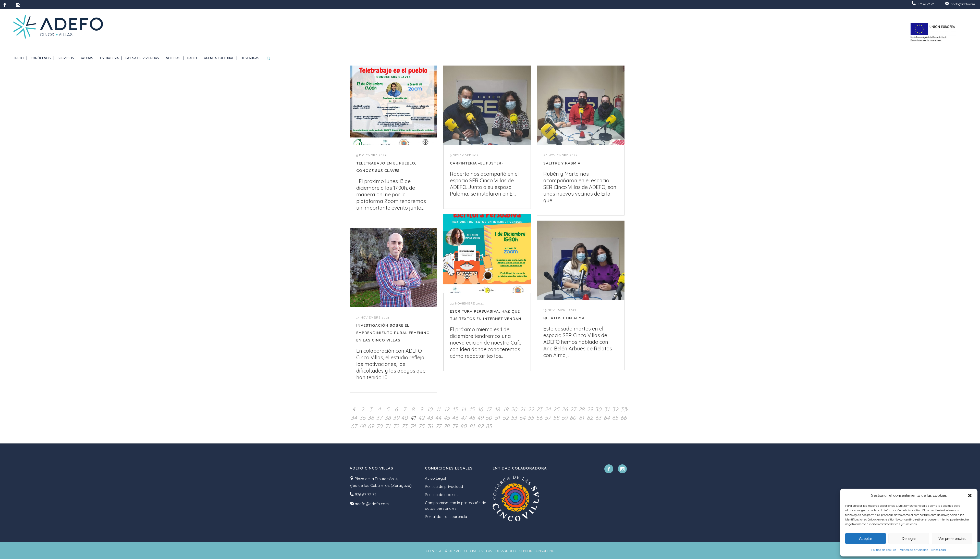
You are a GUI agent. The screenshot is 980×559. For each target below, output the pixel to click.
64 (607, 417)
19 (505, 409)
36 (371, 417)
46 (455, 417)
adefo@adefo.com (963, 4)
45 (447, 417)
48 (472, 417)
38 (388, 417)
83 (489, 426)
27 (573, 409)
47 (463, 417)
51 (497, 417)
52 (506, 417)
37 (379, 417)
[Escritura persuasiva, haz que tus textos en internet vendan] (487, 253)
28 (581, 409)
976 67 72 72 (926, 4)
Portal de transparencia (446, 516)
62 (590, 417)
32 (615, 409)
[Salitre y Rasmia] (580, 105)
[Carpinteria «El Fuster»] (487, 105)
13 (455, 409)
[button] (969, 495)
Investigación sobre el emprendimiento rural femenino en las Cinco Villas (393, 332)
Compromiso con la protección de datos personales (455, 505)
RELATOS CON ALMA (564, 317)
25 (556, 409)
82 (480, 426)
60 (573, 417)
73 (404, 426)
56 (539, 417)
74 (413, 426)
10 (429, 409)
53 (514, 417)
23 (539, 409)
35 (362, 417)
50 (488, 417)
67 (354, 426)
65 (615, 417)
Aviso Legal (939, 550)
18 (497, 409)
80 (463, 426)
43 (430, 417)
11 (438, 409)
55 (531, 417)
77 (438, 426)
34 (354, 417)
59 (564, 417)
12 (446, 409)
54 (522, 417)
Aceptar (865, 538)
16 (480, 409)
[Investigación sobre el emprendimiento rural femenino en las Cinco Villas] (393, 267)
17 (488, 409)
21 (522, 409)
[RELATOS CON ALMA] (580, 260)
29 (590, 409)
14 (463, 409)
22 (531, 409)
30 (598, 409)
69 (371, 426)
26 (564, 409)
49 (480, 417)
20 (514, 409)
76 (430, 426)
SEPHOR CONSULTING (536, 551)
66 (623, 417)
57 (547, 417)
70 (379, 426)
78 (446, 426)
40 (404, 417)
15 (471, 409)
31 (606, 409)
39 (396, 417)
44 (438, 417)
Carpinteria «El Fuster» (477, 163)
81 (471, 426)
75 (421, 426)
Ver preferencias (952, 538)
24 (548, 409)
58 (556, 417)
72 (396, 426)
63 (598, 417)
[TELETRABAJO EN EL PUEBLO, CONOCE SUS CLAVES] (393, 105)
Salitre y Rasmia (562, 163)
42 (421, 417)
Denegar (909, 538)
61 (581, 417)
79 (455, 426)
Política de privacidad (913, 550)
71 (387, 426)
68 (362, 426)
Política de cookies (883, 550)
